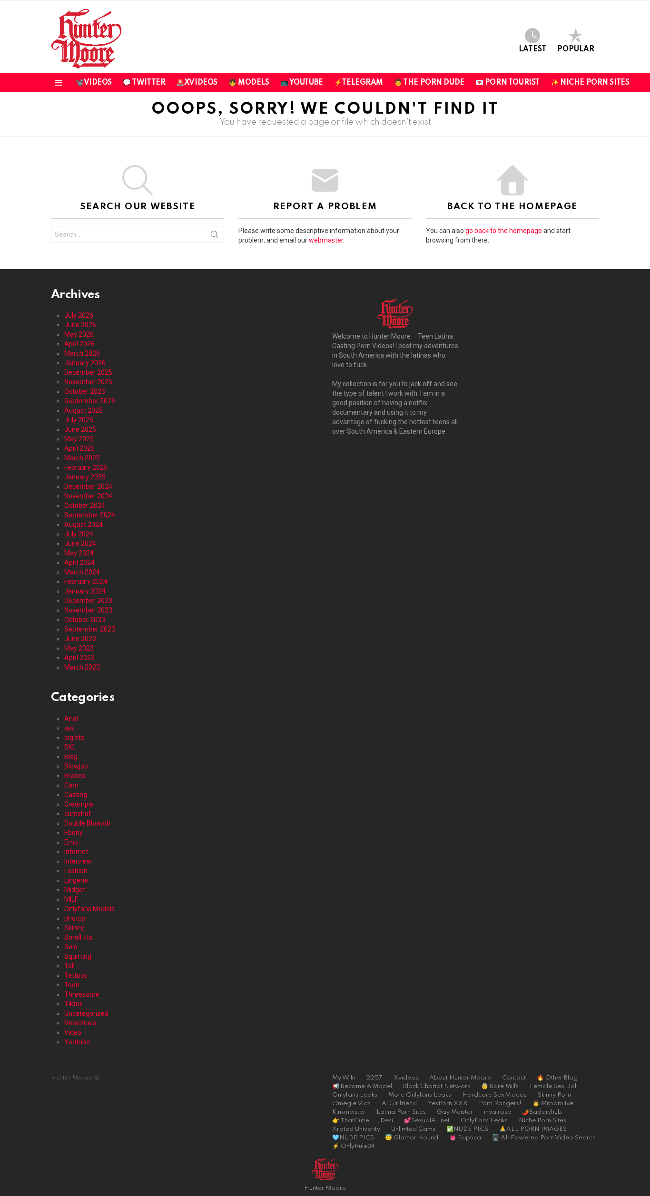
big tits (74, 737)
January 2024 (85, 591)
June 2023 (80, 638)
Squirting (77, 956)
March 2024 (82, 572)
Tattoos (76, 975)
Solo (71, 947)
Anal (71, 718)
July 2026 (78, 315)
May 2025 (79, 439)
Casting (75, 794)
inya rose (497, 1112)
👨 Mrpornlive (552, 1103)
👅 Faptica (465, 1138)
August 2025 (83, 410)
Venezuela (80, 1023)
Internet (76, 852)
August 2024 (83, 524)
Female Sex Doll (554, 1086)
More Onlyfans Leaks (419, 1095)
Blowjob (76, 766)
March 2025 (82, 458)
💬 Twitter (144, 83)
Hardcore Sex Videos (494, 1095)
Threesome (81, 994)
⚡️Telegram (358, 83)
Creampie (79, 804)
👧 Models (248, 83)
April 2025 (79, 448)
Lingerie (76, 880)
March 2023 (82, 667)
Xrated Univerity (356, 1129)
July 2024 (78, 534)
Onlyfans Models (89, 909)
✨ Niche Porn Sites (590, 83)
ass (69, 728)
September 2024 (89, 515)
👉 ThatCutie (350, 1121)
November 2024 (88, 496)
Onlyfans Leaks (354, 1095)
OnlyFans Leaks (484, 1121)
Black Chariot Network (436, 1086)
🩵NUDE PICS (353, 1138)
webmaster (326, 240)
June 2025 (80, 429)
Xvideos (406, 1078)
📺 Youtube (301, 83)
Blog (71, 756)
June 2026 (80, 325)
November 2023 (88, 610)
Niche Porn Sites (542, 1121)
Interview (78, 861)
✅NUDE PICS (467, 1129)
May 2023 (79, 648)
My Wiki (343, 1078)
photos (74, 918)
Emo (71, 842)
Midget (74, 890)
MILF (71, 899)
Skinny (74, 928)
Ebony (73, 832)
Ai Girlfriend (399, 1103)
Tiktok (73, 1004)
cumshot (77, 813)
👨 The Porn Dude (429, 83)
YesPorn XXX (448, 1103)
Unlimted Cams (413, 1129)
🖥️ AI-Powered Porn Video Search (544, 1138)
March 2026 (82, 353)
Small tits (78, 937)
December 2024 (88, 486)
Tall (69, 966)
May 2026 (79, 334)
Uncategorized (86, 1013)
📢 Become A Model (362, 1086)
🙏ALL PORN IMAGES (533, 1129)
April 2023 (79, 657)
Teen (71, 985)
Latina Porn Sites (401, 1112)
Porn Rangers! (500, 1103)
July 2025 (78, 420)
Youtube (77, 1042)
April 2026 (79, 344)
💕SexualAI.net (427, 1121)
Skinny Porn (554, 1095)
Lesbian (76, 871)
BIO (69, 747)
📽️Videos (94, 83)
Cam (71, 785)
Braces (74, 775)
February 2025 (86, 467)
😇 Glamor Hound (411, 1138)
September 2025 (89, 401)
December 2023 (88, 600)
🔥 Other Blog (557, 1078)
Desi (386, 1121)
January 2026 (85, 363)
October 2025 (84, 391)
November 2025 (88, 382)
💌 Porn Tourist (507, 83)
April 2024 (79, 562)
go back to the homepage (503, 230)
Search (214, 236)
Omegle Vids (351, 1103)
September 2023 (89, 629)
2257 (374, 1078)
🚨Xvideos (196, 83)
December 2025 (88, 372)
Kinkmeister (348, 1112)
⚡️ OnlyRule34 (353, 1146)
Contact (514, 1078)
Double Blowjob (87, 823)
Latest (532, 49)
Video (72, 1032)
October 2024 (84, 505)
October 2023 (84, 619)
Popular (575, 49)
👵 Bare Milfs (500, 1086)
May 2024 (79, 553)
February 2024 (86, 581)
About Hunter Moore (460, 1078)
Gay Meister (455, 1112)
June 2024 (80, 543)
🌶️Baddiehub (542, 1112)
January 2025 (85, 477)
